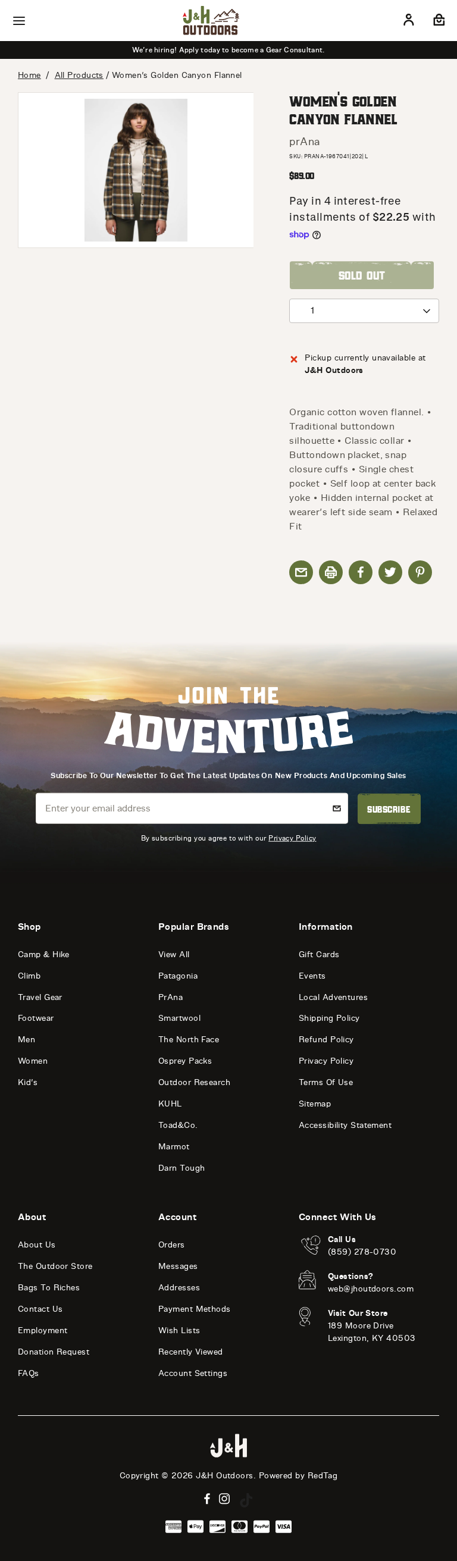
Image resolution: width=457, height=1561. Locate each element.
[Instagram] (224, 1498)
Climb (29, 976)
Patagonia (178, 976)
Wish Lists (179, 1330)
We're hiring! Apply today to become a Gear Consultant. (228, 50)
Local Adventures (333, 997)
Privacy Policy (292, 837)
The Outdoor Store (55, 1266)
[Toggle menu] (19, 21)
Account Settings (192, 1373)
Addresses (179, 1288)
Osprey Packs (185, 1061)
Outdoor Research (194, 1082)
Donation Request (53, 1352)
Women (33, 1061)
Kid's (27, 1082)
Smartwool (179, 1018)
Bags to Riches (49, 1288)
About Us (37, 1245)
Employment (43, 1330)
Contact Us (40, 1309)
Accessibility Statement (345, 1125)
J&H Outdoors (224, 1476)
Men (26, 1040)
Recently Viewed (190, 1352)
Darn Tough (181, 1168)
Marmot (174, 1147)
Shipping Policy (329, 1018)
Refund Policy (326, 1040)
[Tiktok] (246, 1500)
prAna (304, 141)
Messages (178, 1266)
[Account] (409, 22)
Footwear (36, 1018)
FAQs (28, 1373)
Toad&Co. (178, 1125)
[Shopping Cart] (437, 22)
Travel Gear (40, 997)
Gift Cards (319, 954)
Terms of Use (326, 1082)
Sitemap (315, 1104)
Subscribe (389, 809)
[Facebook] (207, 1498)
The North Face (188, 1040)
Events (312, 976)
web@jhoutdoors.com (371, 1289)
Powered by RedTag (298, 1476)
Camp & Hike (44, 954)
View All (174, 954)
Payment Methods (194, 1309)
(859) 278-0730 (362, 1252)
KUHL (170, 1104)
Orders (171, 1245)
